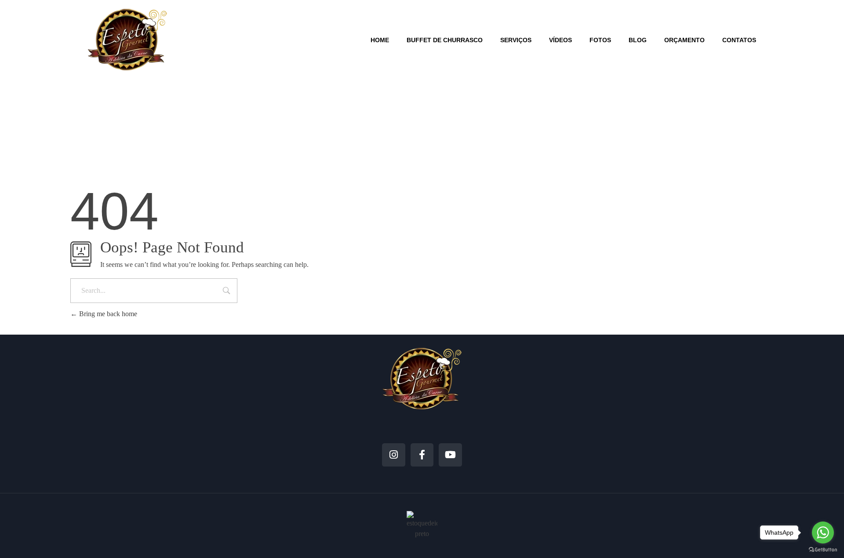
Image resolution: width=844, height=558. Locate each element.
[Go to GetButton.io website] (823, 549)
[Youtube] (450, 455)
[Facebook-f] (422, 455)
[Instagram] (393, 455)
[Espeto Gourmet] (127, 39)
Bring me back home (107, 313)
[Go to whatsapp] (823, 532)
